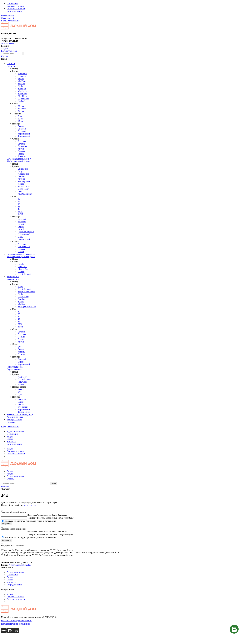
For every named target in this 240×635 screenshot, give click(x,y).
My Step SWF (24, 181)
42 (19, 206)
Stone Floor (23, 169)
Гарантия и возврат (16, 8)
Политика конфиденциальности (16, 620)
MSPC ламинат (25, 194)
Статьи (10, 439)
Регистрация (13, 20)
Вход (3, 20)
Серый (21, 126)
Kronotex (22, 76)
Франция (22, 156)
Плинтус (11, 422)
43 (19, 209)
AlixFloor (22, 377)
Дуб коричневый (26, 231)
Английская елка (15, 417)
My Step (21, 83)
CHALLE (22, 266)
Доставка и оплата (15, 6)
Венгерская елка (14, 419)
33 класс (22, 108)
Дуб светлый (24, 234)
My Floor (22, 81)
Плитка (21, 354)
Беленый (22, 131)
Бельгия (21, 144)
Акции (10, 436)
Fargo (20, 171)
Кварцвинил (13, 276)
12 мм (20, 121)
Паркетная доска (14, 367)
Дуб (20, 347)
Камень (21, 352)
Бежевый (22, 129)
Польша (21, 151)
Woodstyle (22, 91)
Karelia (21, 184)
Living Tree (23, 269)
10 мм (20, 119)
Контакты (11, 441)
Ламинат (11, 63)
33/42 (20, 214)
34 (19, 204)
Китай (21, 149)
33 (19, 201)
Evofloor (22, 176)
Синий (21, 229)
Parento (21, 271)
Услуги (10, 448)
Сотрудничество (14, 11)
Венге (20, 404)
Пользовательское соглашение (15, 624)
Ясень (20, 389)
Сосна (21, 349)
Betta (20, 191)
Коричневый (24, 134)
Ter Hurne (22, 93)
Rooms (21, 78)
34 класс (22, 111)
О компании (12, 3)
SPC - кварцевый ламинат (19, 159)
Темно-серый (24, 136)
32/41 (20, 211)
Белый (21, 224)
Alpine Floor (23, 98)
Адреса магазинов (15, 431)
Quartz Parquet (24, 274)
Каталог (5, 56)
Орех (20, 236)
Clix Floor (22, 96)
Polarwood (22, 382)
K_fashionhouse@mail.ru (20, 565)
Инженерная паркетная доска (21, 254)
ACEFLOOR (24, 186)
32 (19, 199)
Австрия (22, 141)
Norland (21, 101)
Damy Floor (23, 189)
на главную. (30, 505)
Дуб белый (23, 407)
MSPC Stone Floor (26, 291)
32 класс (22, 106)
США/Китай (24, 246)
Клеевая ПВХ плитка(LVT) (20, 414)
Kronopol (22, 88)
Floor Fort (22, 73)
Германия (22, 146)
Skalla (20, 86)
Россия (21, 154)
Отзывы (10, 479)
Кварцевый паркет (27, 306)
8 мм (20, 116)
